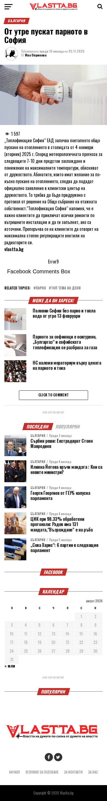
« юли (9, 666)
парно (41, 288)
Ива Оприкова (35, 55)
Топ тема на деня (66, 288)
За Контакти (73, 772)
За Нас (93, 772)
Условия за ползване (42, 772)
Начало (14, 772)
